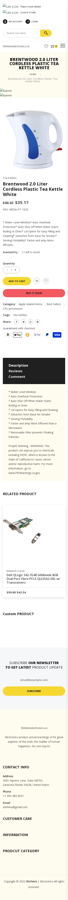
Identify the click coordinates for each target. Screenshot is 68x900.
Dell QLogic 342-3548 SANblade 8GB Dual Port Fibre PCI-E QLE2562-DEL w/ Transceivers (35, 578)
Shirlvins (31, 881)
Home (32, 74)
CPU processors (12, 308)
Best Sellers (54, 304)
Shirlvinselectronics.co (16, 46)
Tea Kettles (10, 177)
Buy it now (34, 293)
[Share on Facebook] (16, 321)
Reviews (15, 371)
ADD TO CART (16, 281)
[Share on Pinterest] (37, 321)
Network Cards (18, 571)
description (18, 365)
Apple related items (30, 304)
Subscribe (34, 691)
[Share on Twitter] (23, 321)
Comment (16, 376)
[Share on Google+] (30, 321)
